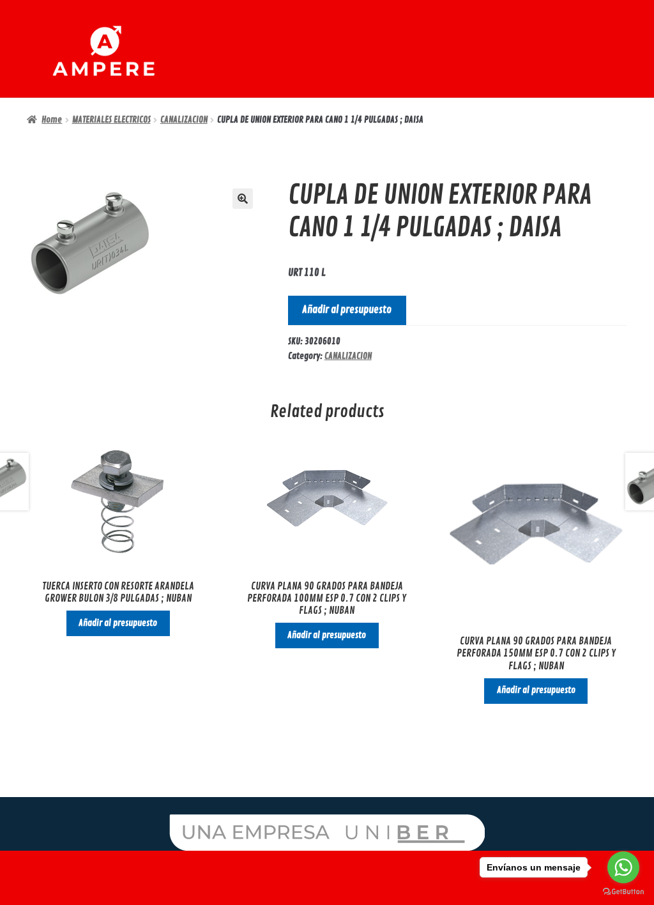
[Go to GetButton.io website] (623, 892)
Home (52, 119)
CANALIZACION (184, 119)
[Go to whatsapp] (623, 867)
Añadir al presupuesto (347, 309)
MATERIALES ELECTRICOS (111, 119)
